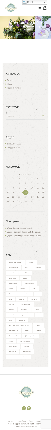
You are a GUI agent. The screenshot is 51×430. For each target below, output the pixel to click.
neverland (24, 309)
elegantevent (13, 283)
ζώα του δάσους (25, 341)
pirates (37, 309)
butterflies (12, 273)
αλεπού (38, 325)
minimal (11, 309)
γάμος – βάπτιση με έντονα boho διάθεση (24, 236)
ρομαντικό (12, 357)
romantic (11, 315)
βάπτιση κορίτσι (30, 336)
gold (10, 299)
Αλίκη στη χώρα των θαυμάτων (19, 325)
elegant (25, 278)
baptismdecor (13, 267)
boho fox (38, 267)
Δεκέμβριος (14, 144)
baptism (31, 262)
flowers (11, 294)
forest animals (25, 294)
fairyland (23, 288)
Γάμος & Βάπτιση (14, 88)
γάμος (11, 341)
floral (34, 288)
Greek (30, 2)
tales (10, 320)
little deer (34, 299)
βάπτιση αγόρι (13, 336)
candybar (26, 273)
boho (26, 267)
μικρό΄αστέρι (13, 346)
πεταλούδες (27, 351)
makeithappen (26, 304)
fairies (11, 288)
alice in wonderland (15, 262)
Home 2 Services (28, 27)
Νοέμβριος (13, 147)
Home (9, 27)
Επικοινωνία (39, 421)
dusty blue (12, 278)
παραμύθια (12, 351)
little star (11, 304)
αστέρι (27, 330)
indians (21, 299)
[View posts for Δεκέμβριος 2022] (8, 174)
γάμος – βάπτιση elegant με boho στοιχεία (24, 232)
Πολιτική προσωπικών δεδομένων (20, 421)
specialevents (26, 315)
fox (38, 294)
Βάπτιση (10, 80)
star (39, 315)
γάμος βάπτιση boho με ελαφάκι (20, 228)
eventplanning (29, 283)
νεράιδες (26, 346)
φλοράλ (25, 357)
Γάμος (9, 84)
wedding (22, 320)
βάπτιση (38, 330)
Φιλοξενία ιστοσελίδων (22, 426)
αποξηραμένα (13, 330)
